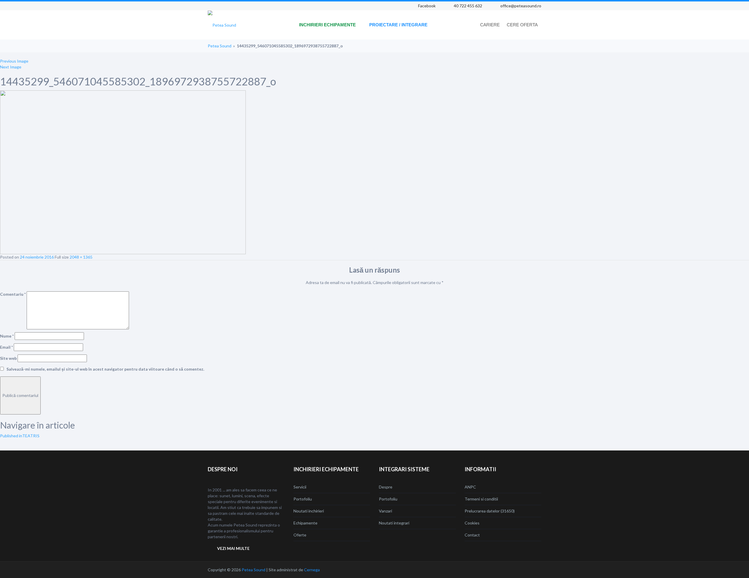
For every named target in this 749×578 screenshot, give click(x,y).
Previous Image (14, 61)
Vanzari (385, 510)
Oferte (299, 534)
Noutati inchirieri (308, 510)
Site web (8, 358)
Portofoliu (302, 498)
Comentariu (13, 294)
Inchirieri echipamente (327, 24)
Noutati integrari (394, 522)
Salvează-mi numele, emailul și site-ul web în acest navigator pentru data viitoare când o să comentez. (105, 369)
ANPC (470, 486)
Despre (385, 486)
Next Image (10, 66)
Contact (472, 534)
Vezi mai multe (233, 548)
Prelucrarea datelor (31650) (490, 510)
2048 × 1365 (81, 256)
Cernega (312, 569)
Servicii (299, 486)
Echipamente (305, 522)
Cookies (472, 522)
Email (6, 347)
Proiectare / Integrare (398, 24)
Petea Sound (219, 45)
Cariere (490, 24)
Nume (7, 335)
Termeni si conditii (481, 498)
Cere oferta (522, 24)
